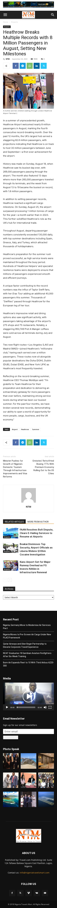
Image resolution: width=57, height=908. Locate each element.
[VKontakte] (37, 893)
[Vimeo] (29, 893)
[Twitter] (44, 66)
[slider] (26, 707)
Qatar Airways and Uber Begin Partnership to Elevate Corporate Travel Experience (25, 645)
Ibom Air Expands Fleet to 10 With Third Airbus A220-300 (28, 664)
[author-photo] (28, 502)
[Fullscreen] (50, 707)
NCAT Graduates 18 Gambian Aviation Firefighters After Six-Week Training (27, 655)
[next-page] (10, 580)
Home (5, 22)
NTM (8, 59)
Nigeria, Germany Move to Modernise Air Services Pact (27, 626)
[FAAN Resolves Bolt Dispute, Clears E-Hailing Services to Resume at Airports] (10, 533)
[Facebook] (16, 66)
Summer (35, 429)
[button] (5, 15)
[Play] (7, 707)
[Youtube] (45, 893)
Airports (14, 22)
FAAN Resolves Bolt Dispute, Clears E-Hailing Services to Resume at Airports (36, 533)
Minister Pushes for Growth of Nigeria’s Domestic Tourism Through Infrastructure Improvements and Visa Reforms (15, 468)
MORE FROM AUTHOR (38, 522)
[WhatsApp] (30, 66)
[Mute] (45, 707)
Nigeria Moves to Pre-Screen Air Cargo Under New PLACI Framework (27, 636)
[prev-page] (5, 580)
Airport (15, 429)
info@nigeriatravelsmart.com (34, 872)
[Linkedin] (37, 66)
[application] (28, 696)
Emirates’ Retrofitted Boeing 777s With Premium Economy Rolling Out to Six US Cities (43, 467)
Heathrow (25, 429)
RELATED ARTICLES (14, 522)
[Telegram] (23, 66)
